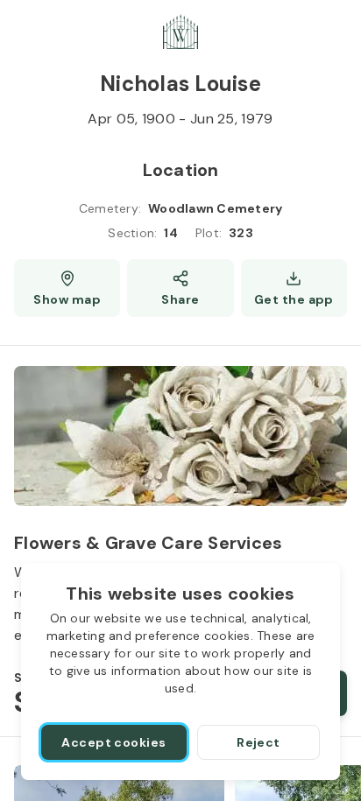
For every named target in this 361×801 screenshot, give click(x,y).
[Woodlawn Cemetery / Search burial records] (180, 31)
